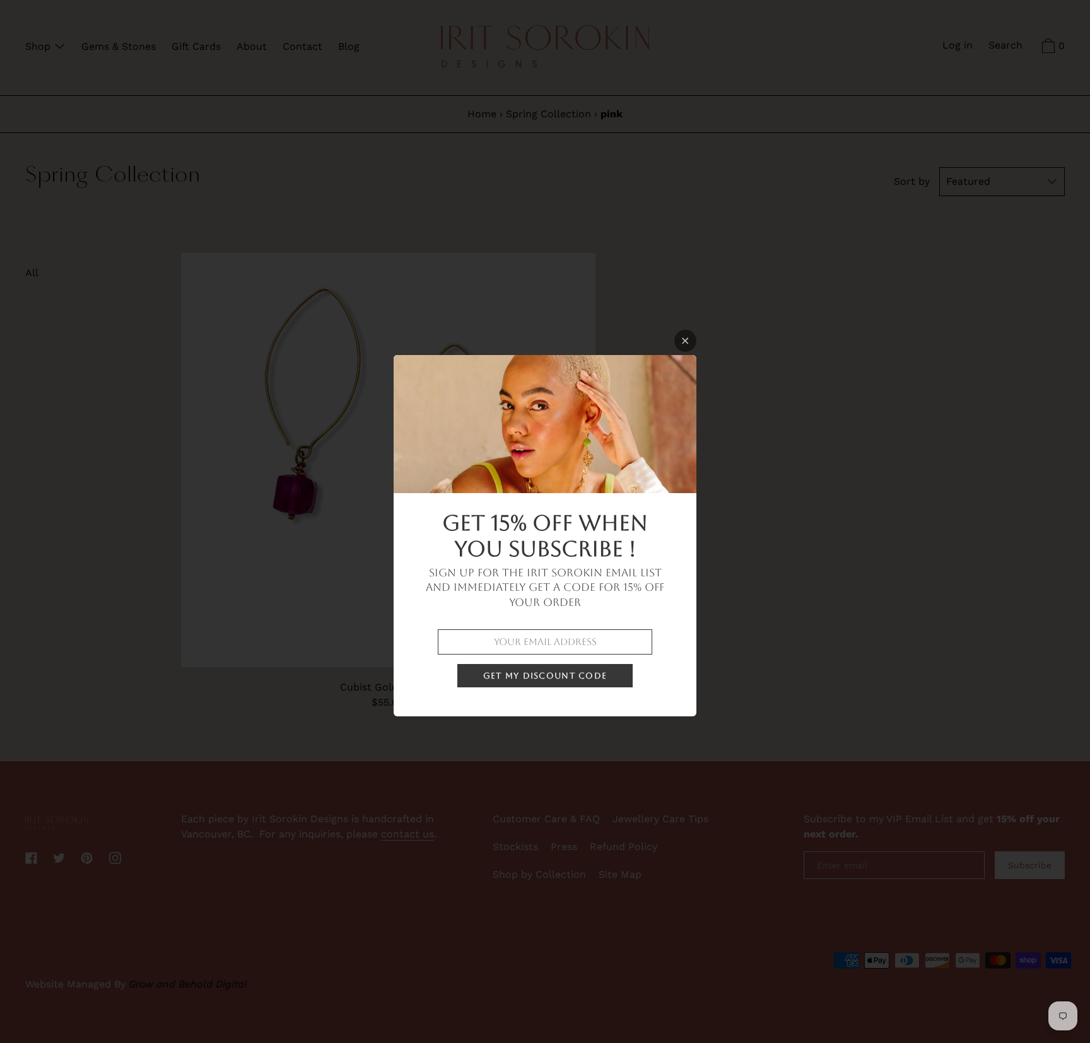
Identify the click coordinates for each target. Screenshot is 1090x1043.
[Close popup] (685, 341)
